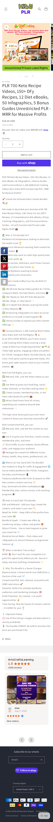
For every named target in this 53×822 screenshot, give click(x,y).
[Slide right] (33, 76)
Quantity (6, 138)
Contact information (29, 816)
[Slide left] (20, 76)
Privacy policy (41, 811)
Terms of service (12, 816)
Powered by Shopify (26, 811)
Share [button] (8, 639)
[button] (6, 9)
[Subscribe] (41, 759)
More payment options (27, 170)
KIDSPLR (15, 811)
